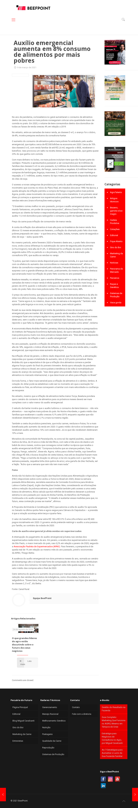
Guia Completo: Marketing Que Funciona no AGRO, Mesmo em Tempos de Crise (113, 722)
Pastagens (47, 734)
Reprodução (48, 747)
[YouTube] (117, 779)
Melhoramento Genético (54, 720)
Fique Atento (116, 241)
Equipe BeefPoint (42, 598)
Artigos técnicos (114, 200)
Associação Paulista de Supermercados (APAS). (37, 546)
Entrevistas (17, 741)
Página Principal (20, 707)
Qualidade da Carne (51, 741)
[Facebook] (103, 779)
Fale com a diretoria (81, 714)
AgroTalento (116, 192)
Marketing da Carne (116, 255)
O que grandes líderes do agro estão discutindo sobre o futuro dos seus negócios (24, 644)
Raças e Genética (114, 285)
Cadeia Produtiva (114, 221)
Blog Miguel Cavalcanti (23, 720)
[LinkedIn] (103, 785)
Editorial (114, 235)
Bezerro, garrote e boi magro (116, 210)
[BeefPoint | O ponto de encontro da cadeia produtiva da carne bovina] (33, 7)
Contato (76, 707)
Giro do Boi (115, 247)
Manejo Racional (50, 714)
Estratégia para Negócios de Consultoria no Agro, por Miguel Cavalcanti (112, 738)
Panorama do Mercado (116, 270)
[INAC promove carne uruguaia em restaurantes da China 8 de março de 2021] (3, 794)
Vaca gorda (115, 302)
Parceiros (114, 278)
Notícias (114, 262)
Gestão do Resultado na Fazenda (113, 709)
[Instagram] (110, 779)
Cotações (114, 229)
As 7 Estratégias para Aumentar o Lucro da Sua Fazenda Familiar (112, 753)
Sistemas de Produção (116, 295)
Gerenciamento (49, 707)
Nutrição (46, 727)
